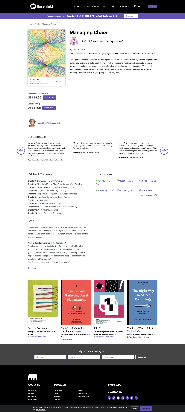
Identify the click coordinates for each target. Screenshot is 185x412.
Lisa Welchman (79, 49)
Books (76, 6)
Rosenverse (125, 6)
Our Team (31, 394)
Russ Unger (110, 337)
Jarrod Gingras (144, 337)
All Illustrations (147, 195)
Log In (152, 6)
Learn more (130, 16)
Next (164, 151)
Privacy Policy (32, 400)
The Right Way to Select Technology (140, 330)
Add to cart (49, 97)
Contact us (115, 391)
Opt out (135, 408)
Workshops (57, 397)
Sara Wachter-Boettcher (38, 337)
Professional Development (94, 6)
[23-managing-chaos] (46, 87)
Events (113, 6)
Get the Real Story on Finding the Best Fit (141, 335)
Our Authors (32, 397)
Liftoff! (97, 328)
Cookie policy (41, 410)
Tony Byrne (133, 337)
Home (30, 24)
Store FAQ (114, 384)
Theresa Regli (67, 339)
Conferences (82, 394)
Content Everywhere (39, 328)
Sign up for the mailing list (92, 351)
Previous (21, 151)
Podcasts (57, 400)
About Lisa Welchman (46, 123)
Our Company (32, 391)
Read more (32, 268)
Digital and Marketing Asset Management (73, 330)
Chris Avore (100, 337)
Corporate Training (84, 397)
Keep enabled (146, 408)
